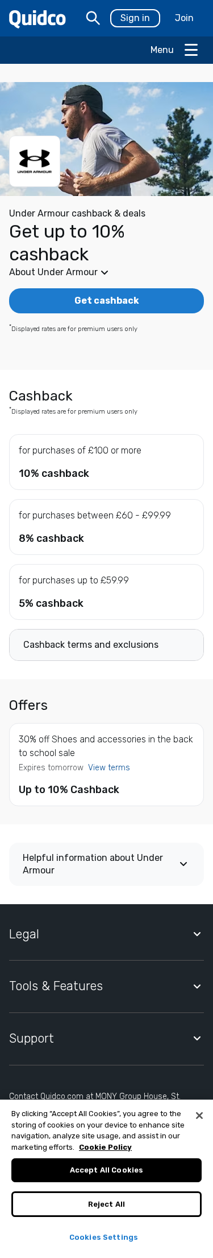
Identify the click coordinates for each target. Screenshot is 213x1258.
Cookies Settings (103, 1237)
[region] (106, 1179)
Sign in (135, 18)
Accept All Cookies (106, 1170)
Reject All (106, 1204)
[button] (106, 272)
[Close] (199, 1115)
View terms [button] (109, 768)
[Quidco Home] (37, 18)
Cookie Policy (105, 1147)
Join (184, 18)
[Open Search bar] (93, 18)
